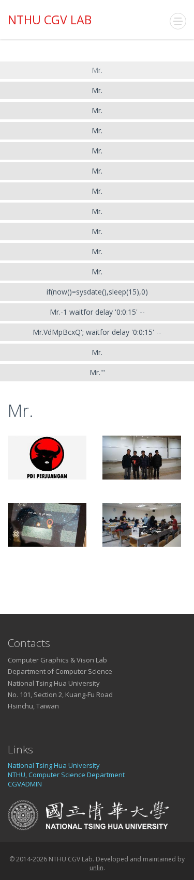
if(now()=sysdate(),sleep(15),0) (97, 292)
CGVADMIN (25, 784)
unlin (96, 867)
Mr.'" (97, 372)
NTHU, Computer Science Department (66, 774)
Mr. (97, 70)
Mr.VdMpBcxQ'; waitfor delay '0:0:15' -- (97, 332)
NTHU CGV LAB (50, 19)
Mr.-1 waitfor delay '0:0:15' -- (97, 312)
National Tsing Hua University (54, 765)
